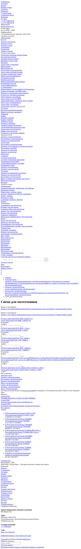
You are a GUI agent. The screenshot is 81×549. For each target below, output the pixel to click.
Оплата (3, 5)
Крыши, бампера (7, 120)
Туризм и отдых (6, 493)
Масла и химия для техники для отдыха (15, 179)
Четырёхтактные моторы (10, 59)
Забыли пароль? (6, 268)
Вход (2, 264)
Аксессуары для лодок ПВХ (11, 99)
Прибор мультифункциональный (17, 455)
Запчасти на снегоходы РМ (10, 175)
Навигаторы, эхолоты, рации (11, 192)
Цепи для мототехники (23, 295)
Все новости (5, 408)
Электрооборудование (9, 85)
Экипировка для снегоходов (11, 205)
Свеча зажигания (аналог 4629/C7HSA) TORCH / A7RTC (21, 370)
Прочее (3, 201)
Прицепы (4, 63)
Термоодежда (5, 228)
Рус (2, 19)
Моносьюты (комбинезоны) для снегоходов (16, 217)
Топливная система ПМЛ (10, 161)
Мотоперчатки (6, 247)
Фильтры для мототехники (10, 387)
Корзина (4, 502)
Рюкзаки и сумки (7, 198)
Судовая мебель (6, 87)
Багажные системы (8, 190)
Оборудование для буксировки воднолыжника (17, 89)
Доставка (4, 4)
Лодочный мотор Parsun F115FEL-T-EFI (19, 415)
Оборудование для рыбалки (11, 97)
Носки (3, 219)
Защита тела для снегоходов (11, 211)
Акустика (4, 108)
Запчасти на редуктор (8, 152)
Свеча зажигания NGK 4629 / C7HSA (14, 330)
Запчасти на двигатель (9, 150)
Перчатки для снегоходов (10, 222)
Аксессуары (5, 142)
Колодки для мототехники (14, 293)
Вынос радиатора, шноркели (11, 112)
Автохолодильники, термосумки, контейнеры (17, 188)
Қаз (5, 19)
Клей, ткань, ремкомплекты (11, 102)
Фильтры (4, 182)
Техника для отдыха (8, 489)
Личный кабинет (7, 504)
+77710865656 (6, 526)
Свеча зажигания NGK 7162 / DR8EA (14, 340)
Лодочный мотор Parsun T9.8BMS (17, 449)
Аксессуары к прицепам (9, 64)
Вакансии (4, 11)
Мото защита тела (7, 238)
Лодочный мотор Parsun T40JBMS (17, 421)
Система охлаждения (8, 158)
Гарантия (4, 9)
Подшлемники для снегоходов (12, 224)
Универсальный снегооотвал (11, 125)
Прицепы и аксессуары (9, 61)
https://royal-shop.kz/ (8, 532)
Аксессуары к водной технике (12, 72)
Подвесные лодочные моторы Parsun (14, 55)
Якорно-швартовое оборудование (13, 82)
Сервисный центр (7, 15)
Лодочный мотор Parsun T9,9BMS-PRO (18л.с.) (22, 432)
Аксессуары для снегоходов (11, 129)
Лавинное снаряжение (9, 215)
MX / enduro (5, 236)
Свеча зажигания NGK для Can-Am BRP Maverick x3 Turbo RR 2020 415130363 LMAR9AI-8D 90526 (37, 360)
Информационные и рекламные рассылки (16, 536)
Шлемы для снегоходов (9, 232)
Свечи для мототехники (50, 293)
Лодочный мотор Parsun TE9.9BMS (18, 438)
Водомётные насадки (8, 83)
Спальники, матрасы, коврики (12, 200)
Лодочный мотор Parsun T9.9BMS (17, 444)
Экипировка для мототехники (12, 234)
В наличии (68, 309)
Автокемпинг (6, 186)
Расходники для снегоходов (11, 177)
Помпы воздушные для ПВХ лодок (13, 91)
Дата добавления (58, 309)
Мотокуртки (5, 241)
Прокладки (5, 154)
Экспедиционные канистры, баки (13, 127)
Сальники (4, 156)
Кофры (3, 116)
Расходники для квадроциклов (12, 139)
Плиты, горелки (6, 196)
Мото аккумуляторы (8, 180)
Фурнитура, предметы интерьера (13, 95)
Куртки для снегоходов (9, 213)
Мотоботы (4, 245)
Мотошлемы (5, 249)
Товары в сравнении (36, 547)
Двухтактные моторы (8, 57)
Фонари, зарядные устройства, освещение (16, 194)
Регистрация (5, 266)
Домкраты (4, 114)
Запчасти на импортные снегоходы (13, 173)
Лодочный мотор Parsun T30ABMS (17, 426)
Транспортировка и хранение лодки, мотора (17, 101)
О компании (5, 2)
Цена (25, 309)
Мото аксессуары (7, 251)
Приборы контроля (8, 80)
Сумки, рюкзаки (7, 255)
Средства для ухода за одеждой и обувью (15, 257)
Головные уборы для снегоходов (12, 209)
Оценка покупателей (44, 309)
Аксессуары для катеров (9, 104)
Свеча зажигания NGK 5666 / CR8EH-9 (15, 350)
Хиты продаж (32, 309)
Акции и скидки (7, 499)
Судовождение (6, 13)
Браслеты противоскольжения (11, 110)
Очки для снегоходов (8, 220)
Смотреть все (5, 460)
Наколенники (6, 239)
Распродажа (5, 497)
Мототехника (6, 66)
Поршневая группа (8, 165)
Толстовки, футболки (8, 230)
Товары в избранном (21, 547)
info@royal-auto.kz (7, 26)
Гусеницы (4, 171)
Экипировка (5, 495)
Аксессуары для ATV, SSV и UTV (13, 106)
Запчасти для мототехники (10, 141)
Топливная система (8, 78)
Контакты (4, 17)
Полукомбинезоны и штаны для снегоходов (16, 226)
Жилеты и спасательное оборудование (14, 93)
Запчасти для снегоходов (10, 169)
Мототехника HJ (7, 68)
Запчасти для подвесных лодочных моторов (17, 146)
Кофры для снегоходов (9, 131)
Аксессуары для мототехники (11, 70)
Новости (4, 468)
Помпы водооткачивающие (11, 76)
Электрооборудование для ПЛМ (12, 163)
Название (19, 309)
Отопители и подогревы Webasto (13, 133)
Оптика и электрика (8, 123)
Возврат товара (6, 7)
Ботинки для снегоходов (9, 207)
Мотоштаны (5, 243)
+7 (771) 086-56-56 (7, 21)
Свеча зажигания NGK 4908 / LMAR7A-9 (16, 320)
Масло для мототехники (32, 293)
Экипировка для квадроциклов (12, 253)
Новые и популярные (8, 309)
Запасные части (10, 279)
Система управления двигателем (12, 160)
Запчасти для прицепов (9, 167)
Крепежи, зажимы (7, 118)
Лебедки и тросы (7, 122)
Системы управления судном (11, 74)
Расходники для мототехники (11, 144)
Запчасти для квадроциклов (11, 137)
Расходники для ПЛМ (9, 148)
